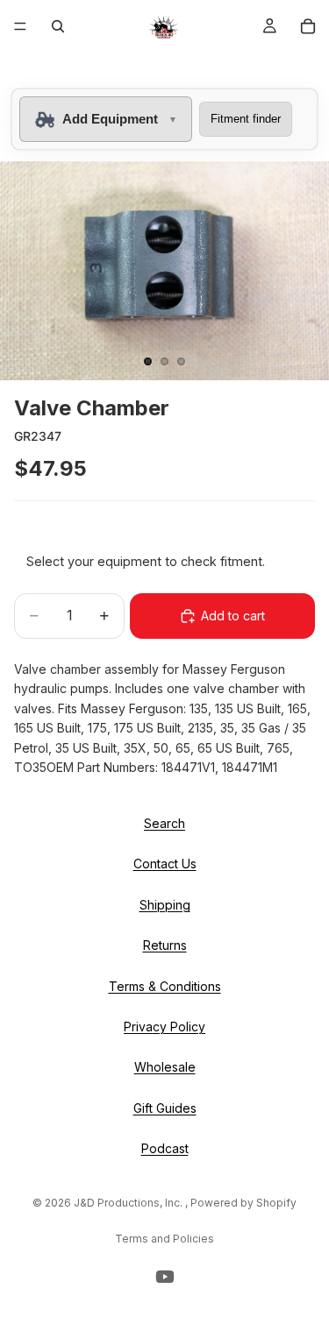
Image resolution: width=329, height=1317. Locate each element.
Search (164, 823)
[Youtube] (164, 1276)
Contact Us (165, 863)
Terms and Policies (164, 1238)
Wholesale (165, 1066)
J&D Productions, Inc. (129, 1202)
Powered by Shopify (243, 1202)
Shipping (164, 903)
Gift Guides (165, 1107)
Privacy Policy (164, 1026)
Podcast (165, 1148)
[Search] (58, 26)
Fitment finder (246, 118)
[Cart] (308, 26)
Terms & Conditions (165, 985)
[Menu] (20, 26)
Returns (165, 945)
